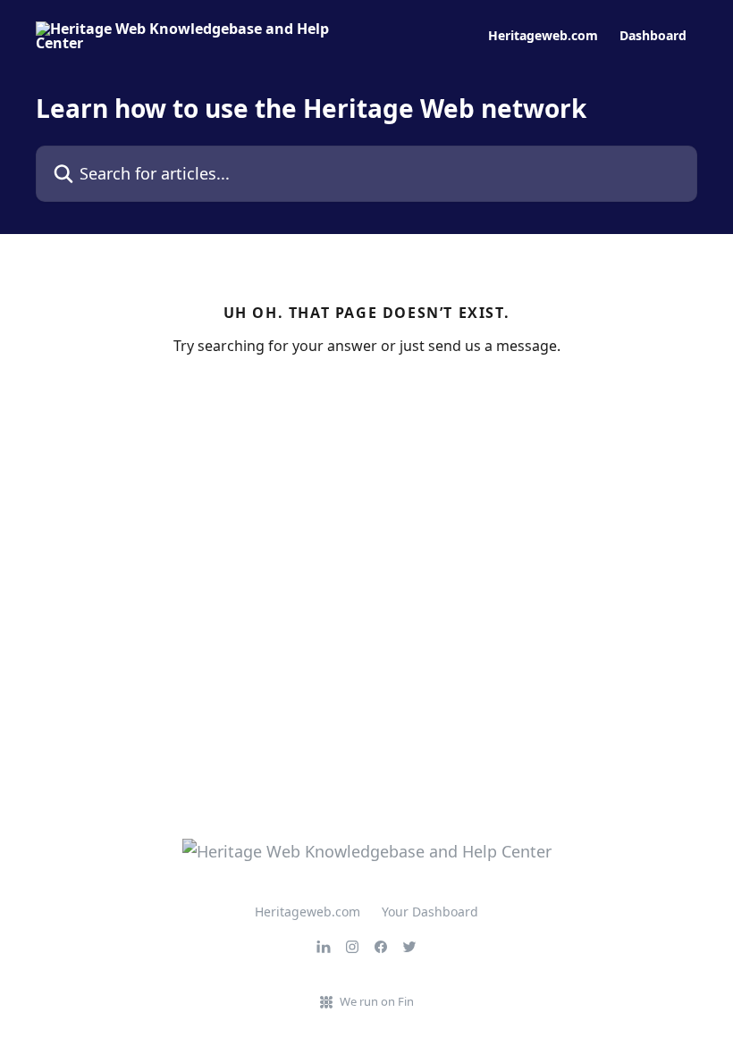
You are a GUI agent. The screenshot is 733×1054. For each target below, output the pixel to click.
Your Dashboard (430, 911)
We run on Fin (377, 1001)
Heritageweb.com (543, 35)
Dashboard (653, 35)
